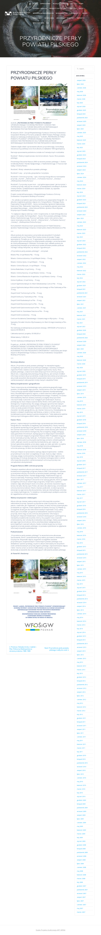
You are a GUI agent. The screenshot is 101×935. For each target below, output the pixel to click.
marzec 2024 (81, 188)
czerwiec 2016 (81, 528)
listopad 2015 (81, 550)
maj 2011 (80, 740)
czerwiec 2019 (81, 397)
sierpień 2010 (81, 770)
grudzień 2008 (81, 845)
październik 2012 (82, 684)
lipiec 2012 (80, 696)
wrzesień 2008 (81, 856)
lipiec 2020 (80, 349)
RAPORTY (80, 18)
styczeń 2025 (81, 151)
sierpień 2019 (81, 390)
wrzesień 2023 (81, 211)
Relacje (56, 4)
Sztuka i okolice (40, 8)
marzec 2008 (81, 878)
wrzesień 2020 (81, 341)
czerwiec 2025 (81, 132)
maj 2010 (80, 781)
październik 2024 (82, 162)
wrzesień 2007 (81, 893)
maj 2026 (80, 91)
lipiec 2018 (80, 438)
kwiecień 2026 (81, 95)
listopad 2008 (81, 849)
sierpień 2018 (81, 435)
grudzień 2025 (81, 110)
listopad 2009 (81, 804)
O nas (35, 4)
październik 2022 (82, 252)
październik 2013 (82, 643)
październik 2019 (82, 382)
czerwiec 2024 (81, 177)
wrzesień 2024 (81, 166)
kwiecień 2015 (81, 576)
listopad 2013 (81, 640)
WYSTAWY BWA (38, 23)
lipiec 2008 (80, 864)
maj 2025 (80, 136)
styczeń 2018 (81, 461)
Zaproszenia (45, 4)
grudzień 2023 (81, 200)
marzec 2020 (81, 364)
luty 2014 (80, 629)
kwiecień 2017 (81, 491)
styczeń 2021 (81, 326)
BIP (48, 23)
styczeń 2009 (81, 841)
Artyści (73, 8)
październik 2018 (82, 427)
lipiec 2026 (80, 84)
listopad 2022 (81, 248)
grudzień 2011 (81, 718)
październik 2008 (82, 852)
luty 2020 (80, 367)
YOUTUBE (64, 4)
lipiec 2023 (80, 218)
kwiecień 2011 (81, 744)
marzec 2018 (81, 453)
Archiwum (60, 18)
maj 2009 (80, 826)
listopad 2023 (81, 203)
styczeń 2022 (81, 282)
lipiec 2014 (80, 610)
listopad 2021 (81, 289)
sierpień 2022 (81, 259)
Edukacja (37, 18)
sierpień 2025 (81, 125)
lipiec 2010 (80, 774)
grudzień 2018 (81, 420)
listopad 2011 (81, 722)
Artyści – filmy (77, 4)
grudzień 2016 (81, 505)
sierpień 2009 (81, 815)
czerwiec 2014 (81, 614)
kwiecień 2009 (81, 830)
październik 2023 (82, 207)
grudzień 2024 (81, 155)
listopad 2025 (81, 114)
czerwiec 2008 (81, 867)
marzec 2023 (81, 233)
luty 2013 (80, 673)
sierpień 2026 (81, 80)
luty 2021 (80, 323)
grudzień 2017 (81, 464)
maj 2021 (80, 312)
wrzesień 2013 (81, 647)
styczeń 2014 (81, 632)
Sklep (81, 8)
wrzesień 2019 (81, 386)
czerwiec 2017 (81, 483)
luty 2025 (80, 147)
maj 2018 (80, 446)
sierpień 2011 (81, 729)
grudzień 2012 (81, 677)
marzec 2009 (81, 834)
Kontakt (71, 18)
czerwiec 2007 (81, 905)
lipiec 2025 (80, 129)
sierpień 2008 (81, 860)
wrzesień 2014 (81, 602)
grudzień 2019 (81, 375)
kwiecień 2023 (81, 229)
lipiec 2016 (80, 524)
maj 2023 (80, 226)
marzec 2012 (81, 711)
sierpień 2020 (81, 345)
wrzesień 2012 (81, 688)
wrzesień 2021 (81, 297)
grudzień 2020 (81, 330)
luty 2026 (80, 103)
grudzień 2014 (81, 591)
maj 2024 (80, 181)
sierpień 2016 (81, 520)
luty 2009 (80, 837)
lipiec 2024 (80, 174)
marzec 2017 (81, 494)
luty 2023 (80, 237)
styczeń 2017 (81, 502)
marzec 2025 (81, 144)
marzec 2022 (81, 274)
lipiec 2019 (80, 394)
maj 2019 (80, 401)
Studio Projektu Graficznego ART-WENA (50, 930)
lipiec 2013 (80, 655)
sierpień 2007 (81, 897)
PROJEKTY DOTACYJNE (57, 8)
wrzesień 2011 (81, 726)
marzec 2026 (81, 99)
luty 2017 (80, 498)
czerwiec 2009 (81, 822)
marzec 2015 (81, 580)
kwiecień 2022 (81, 270)
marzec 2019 (81, 408)
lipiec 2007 (80, 901)
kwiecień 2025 (81, 140)
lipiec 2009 (80, 819)
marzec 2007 (81, 912)
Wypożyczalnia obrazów (43, 13)
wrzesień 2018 (81, 431)
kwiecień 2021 (81, 315)
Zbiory (85, 13)
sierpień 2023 (81, 215)
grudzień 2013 (81, 636)
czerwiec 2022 (81, 263)
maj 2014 (80, 617)
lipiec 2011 (80, 733)
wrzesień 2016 (81, 517)
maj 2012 (80, 703)
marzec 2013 (81, 670)
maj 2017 (80, 487)
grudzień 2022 (81, 244)
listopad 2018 (81, 423)
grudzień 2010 (81, 755)
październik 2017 (82, 472)
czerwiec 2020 (81, 353)
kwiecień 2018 (81, 450)
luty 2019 (80, 412)
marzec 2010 (81, 789)
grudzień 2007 (81, 886)
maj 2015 (80, 573)
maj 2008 (80, 871)
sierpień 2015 (81, 561)
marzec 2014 (81, 625)
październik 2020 (82, 338)
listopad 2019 (81, 379)
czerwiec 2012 (81, 699)
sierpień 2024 (81, 170)
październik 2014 (82, 599)
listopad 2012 (81, 681)
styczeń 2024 (81, 196)
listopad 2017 (81, 468)
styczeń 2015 (81, 588)
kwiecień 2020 (81, 360)
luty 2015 (80, 584)
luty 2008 (80, 882)
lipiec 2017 (80, 479)
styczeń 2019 (81, 416)
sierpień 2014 (81, 606)
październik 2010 (82, 763)
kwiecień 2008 (81, 875)
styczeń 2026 (81, 106)
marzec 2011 (81, 748)
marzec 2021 (81, 319)
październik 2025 (82, 118)
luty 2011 (80, 752)
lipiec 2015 (80, 565)
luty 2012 (80, 714)
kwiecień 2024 (81, 185)
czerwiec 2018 (81, 442)
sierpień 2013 (81, 651)
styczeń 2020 (81, 371)
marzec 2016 (81, 539)
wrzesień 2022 (81, 256)
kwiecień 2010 (81, 785)
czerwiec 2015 (81, 569)
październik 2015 (82, 554)
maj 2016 (80, 532)
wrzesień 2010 (81, 767)
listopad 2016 (81, 509)
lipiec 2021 (80, 304)
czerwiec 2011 (81, 737)
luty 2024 (80, 192)
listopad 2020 (81, 334)
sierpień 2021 (81, 300)
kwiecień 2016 (81, 535)
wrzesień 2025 (81, 121)
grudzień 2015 (81, 546)
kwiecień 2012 (81, 707)
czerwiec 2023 (81, 222)
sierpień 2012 (81, 692)
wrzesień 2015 (81, 558)
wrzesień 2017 (81, 476)
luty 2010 (80, 793)
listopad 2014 (81, 595)
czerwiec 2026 (81, 88)
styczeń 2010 (81, 796)
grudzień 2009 (81, 800)
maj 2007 (80, 908)
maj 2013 (80, 662)
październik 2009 (82, 808)
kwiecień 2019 (81, 405)
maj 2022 (80, 267)
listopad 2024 (81, 159)
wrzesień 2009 (81, 811)
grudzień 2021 (81, 285)
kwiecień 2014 (81, 621)
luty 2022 (80, 278)
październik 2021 (82, 293)
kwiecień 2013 (81, 666)
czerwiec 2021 (81, 308)
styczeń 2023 (81, 241)
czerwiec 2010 (81, 778)
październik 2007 (82, 890)
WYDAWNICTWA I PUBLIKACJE (67, 13)
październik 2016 (82, 513)
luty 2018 (80, 457)
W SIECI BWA (49, 18)
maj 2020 (80, 356)
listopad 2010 (81, 759)
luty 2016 (80, 543)
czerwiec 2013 (81, 658)
